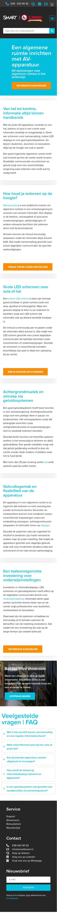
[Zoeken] (52, 31)
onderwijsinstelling (13, 598)
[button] (52, 18)
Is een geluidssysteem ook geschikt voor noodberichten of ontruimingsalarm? (29, 788)
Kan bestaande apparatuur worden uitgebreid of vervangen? (26, 759)
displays (45, 525)
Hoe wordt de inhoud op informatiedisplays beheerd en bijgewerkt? (24, 774)
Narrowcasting (11, 205)
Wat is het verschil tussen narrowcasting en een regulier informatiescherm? (29, 734)
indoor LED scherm (18, 298)
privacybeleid (12, 898)
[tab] (28, 734)
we (46, 462)
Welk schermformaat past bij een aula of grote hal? (29, 746)
